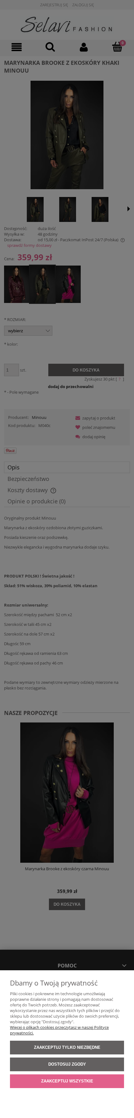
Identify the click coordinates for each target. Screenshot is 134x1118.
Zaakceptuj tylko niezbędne (67, 1047)
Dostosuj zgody (67, 1064)
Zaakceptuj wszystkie (67, 1081)
